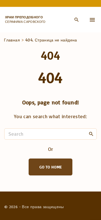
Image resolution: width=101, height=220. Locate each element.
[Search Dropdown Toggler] (76, 20)
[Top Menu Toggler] (92, 20)
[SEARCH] (91, 133)
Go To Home (50, 166)
